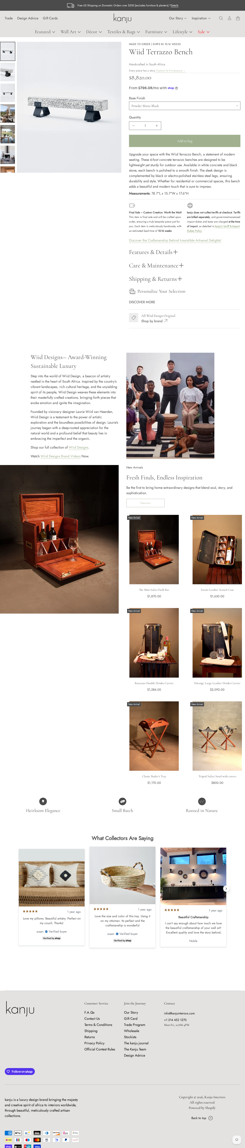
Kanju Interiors (214, 1097)
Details (174, 5)
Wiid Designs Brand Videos (61, 456)
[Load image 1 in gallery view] (7, 51)
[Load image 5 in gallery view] (7, 113)
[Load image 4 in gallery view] (7, 93)
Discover (145, 503)
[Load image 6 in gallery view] (7, 134)
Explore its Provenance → (171, 70)
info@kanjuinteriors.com (179, 1013)
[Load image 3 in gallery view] (7, 72)
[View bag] (238, 18)
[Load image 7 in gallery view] (7, 155)
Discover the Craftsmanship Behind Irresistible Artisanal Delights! (175, 240)
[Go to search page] (221, 18)
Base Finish (137, 98)
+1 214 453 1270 (175, 1020)
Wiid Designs (78, 447)
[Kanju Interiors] (122, 18)
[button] (221, 18)
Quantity (135, 117)
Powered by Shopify (202, 1108)
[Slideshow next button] (226, 889)
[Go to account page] (229, 18)
